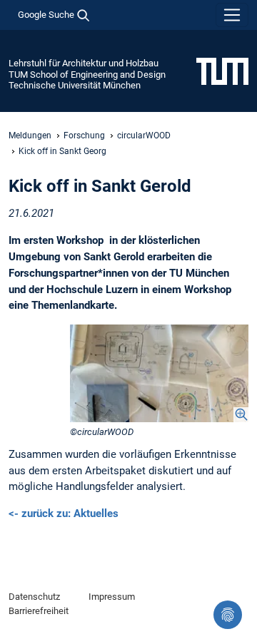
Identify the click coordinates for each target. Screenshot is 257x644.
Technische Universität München (75, 85)
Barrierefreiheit (39, 610)
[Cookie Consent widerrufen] (227, 614)
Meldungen (30, 135)
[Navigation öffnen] (232, 15)
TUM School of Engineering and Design (87, 74)
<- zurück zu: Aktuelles (64, 513)
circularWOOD (144, 135)
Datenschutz (34, 596)
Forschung (84, 135)
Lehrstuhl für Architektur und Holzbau (83, 63)
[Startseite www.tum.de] (222, 70)
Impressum (112, 596)
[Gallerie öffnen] (159, 372)
